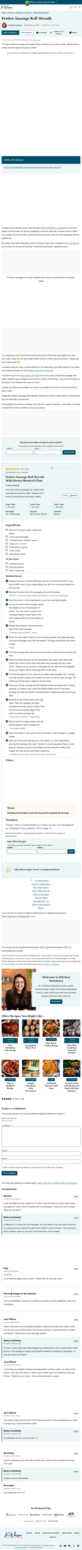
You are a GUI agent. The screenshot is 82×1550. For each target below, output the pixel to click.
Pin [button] (65, 495)
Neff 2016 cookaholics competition (52, 228)
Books (37, 1533)
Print (74, 495)
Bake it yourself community (40, 370)
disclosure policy (35, 40)
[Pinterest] (78, 1546)
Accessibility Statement (48, 1545)
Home (4, 13)
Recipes (11, 13)
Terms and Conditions (21, 1547)
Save (71, 851)
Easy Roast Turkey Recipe (51, 1044)
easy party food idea (30, 375)
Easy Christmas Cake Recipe (10, 1048)
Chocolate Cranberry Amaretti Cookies (72, 1049)
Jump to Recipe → (10, 32)
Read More (56, 1001)
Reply (76, 1196)
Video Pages (67, 1533)
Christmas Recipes (41, 13)
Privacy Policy (36, 1545)
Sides (52, 1079)
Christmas (52, 1039)
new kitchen (73, 243)
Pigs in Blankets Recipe (10, 1086)
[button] (42, 25)
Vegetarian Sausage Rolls (18, 916)
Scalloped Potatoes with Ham (51, 1086)
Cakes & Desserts (31, 1040)
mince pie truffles (36, 408)
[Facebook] (69, 1546)
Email (37, 448)
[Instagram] (60, 1546)
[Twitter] (74, 1546)
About (77, 1533)
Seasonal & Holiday (23, 13)
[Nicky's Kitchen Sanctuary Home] (7, 7)
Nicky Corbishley (16, 25)
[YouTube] (65, 1546)
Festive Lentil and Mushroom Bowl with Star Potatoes (71, 1087)
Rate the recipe (9, 1118)
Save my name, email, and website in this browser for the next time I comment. (33, 1167)
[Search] (75, 7)
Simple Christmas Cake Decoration (30, 1087)
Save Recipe (69, 452)
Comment (7, 1126)
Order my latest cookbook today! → (43, 2)
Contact (52, 1537)
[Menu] (80, 7)
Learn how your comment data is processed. (57, 1183)
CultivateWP (39, 1547)
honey (17, 550)
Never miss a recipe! (50, 1533)
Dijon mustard (21, 547)
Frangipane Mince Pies (30, 1046)
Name (9, 448)
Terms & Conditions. (51, 964)
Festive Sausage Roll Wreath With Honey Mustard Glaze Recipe (32, 167)
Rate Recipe (27, 32)
